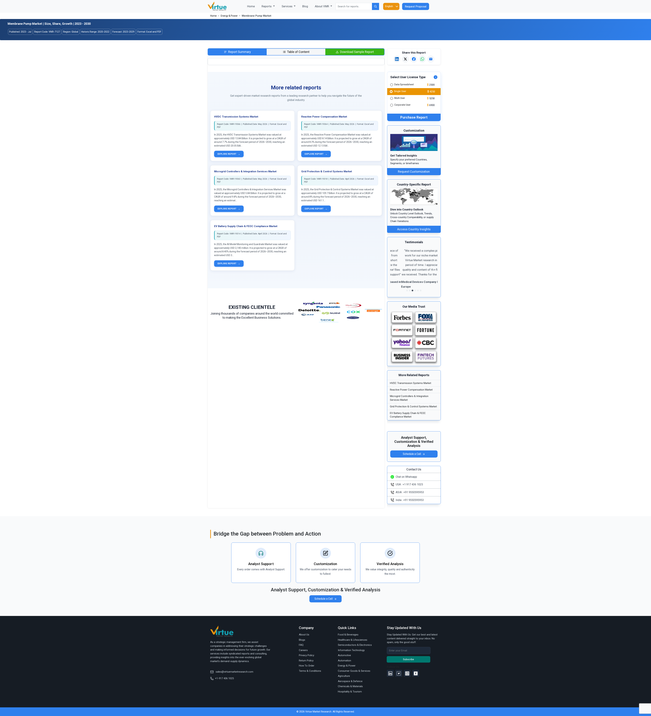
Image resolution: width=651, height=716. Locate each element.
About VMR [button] (322, 6)
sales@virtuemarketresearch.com (234, 671)
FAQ (301, 644)
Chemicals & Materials (350, 686)
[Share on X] (405, 59)
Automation (344, 660)
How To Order (306, 665)
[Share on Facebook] (413, 59)
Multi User (399, 98)
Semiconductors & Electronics (355, 644)
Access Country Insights (414, 229)
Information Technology (351, 650)
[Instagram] (407, 673)
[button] (393, 271)
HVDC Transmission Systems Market (236, 116)
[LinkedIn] (390, 673)
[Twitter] (398, 673)
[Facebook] (415, 673)
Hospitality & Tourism (350, 691)
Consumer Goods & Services (354, 670)
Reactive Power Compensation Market (324, 116)
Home (252, 6)
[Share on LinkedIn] (396, 59)
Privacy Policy (306, 655)
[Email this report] (430, 59)
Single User (400, 91)
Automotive (344, 655)
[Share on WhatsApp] (422, 59)
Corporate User (402, 104)
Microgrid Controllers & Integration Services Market (245, 171)
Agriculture (344, 676)
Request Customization (414, 171)
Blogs (302, 639)
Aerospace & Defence (350, 681)
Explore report (229, 154)
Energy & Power (229, 15)
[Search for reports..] (375, 6)
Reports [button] (267, 6)
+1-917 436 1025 (224, 678)
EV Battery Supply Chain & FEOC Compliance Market (245, 226)
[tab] (237, 52)
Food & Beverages (348, 634)
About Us (304, 634)
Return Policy (306, 660)
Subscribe (408, 659)
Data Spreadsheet (404, 84)
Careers (303, 650)
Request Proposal (415, 6)
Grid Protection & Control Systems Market (326, 171)
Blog (305, 6)
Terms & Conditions (310, 670)
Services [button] (287, 6)
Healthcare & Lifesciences (352, 639)
